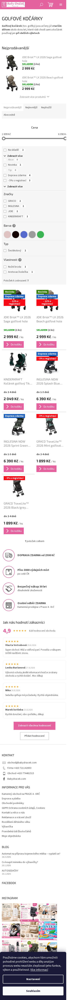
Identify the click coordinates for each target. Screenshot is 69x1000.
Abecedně (9, 115)
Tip (12, 170)
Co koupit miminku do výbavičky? (20, 862)
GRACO (14, 201)
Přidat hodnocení (34, 736)
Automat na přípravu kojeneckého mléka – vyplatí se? (31, 854)
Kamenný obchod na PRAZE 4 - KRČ (21, 794)
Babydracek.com (16, 779)
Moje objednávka (11, 836)
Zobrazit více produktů (33, 96)
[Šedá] (32, 234)
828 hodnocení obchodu (42, 631)
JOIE (13, 211)
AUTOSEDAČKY (10, 871)
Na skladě (16, 150)
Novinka (14, 165)
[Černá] (15, 234)
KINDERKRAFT (18, 216)
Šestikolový (17, 250)
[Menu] (60, 4)
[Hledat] (41, 4)
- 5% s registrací (19, 180)
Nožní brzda (17, 267)
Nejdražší (46, 107)
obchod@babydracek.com (22, 763)
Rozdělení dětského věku (16, 822)
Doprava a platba (11, 798)
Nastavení (33, 979)
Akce (13, 160)
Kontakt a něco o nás (13, 812)
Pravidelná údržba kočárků (16, 831)
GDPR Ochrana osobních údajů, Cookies (23, 808)
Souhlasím (33, 991)
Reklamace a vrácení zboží (16, 817)
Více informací (39, 970)
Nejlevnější (31, 107)
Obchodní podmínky (13, 803)
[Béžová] (7, 234)
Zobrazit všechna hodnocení (34, 725)
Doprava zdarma (19, 175)
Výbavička (7, 827)
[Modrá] (24, 234)
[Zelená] (40, 234)
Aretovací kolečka (20, 272)
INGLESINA (16, 206)
